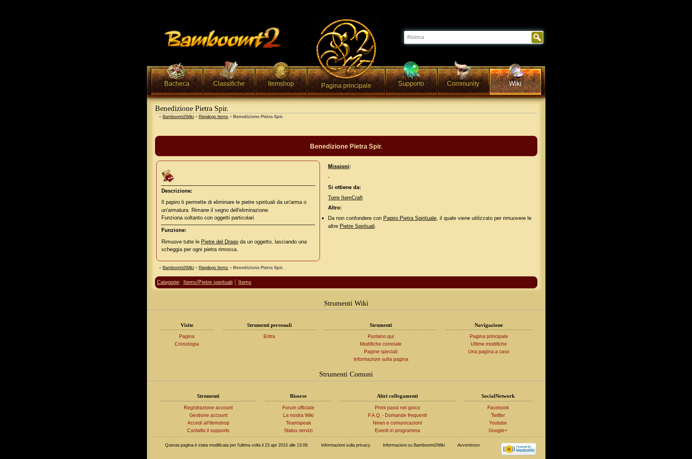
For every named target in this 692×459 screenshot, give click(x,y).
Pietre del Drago (219, 242)
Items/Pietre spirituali (208, 282)
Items (244, 282)
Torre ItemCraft (345, 198)
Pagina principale (489, 336)
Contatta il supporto (208, 430)
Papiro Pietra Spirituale (410, 218)
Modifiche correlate (381, 344)
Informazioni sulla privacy (345, 445)
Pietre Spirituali (357, 226)
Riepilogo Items (213, 116)
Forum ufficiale (298, 408)
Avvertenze (468, 445)
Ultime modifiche (489, 344)
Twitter (498, 415)
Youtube (498, 423)
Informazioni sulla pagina (381, 359)
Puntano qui (381, 336)
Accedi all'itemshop (208, 423)
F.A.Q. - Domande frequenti (397, 415)
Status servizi (298, 430)
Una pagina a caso (488, 351)
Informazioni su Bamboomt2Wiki (414, 445)
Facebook (498, 408)
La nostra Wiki (298, 415)
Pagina (187, 336)
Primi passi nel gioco (397, 408)
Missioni (338, 166)
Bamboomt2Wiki (178, 116)
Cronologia (187, 344)
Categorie (168, 282)
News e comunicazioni (397, 423)
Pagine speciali (381, 351)
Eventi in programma (397, 430)
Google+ (498, 430)
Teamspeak (298, 423)
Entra (269, 336)
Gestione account (208, 415)
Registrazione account (208, 408)
